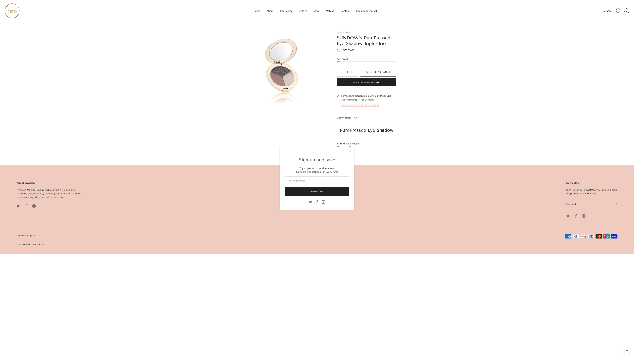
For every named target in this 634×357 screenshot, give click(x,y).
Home (257, 10)
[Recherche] (618, 11)
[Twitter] (310, 201)
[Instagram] (323, 201)
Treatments (286, 10)
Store (316, 10)
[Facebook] (317, 201)
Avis (356, 117)
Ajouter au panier (378, 72)
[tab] (345, 118)
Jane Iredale (344, 32)
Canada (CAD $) (24, 235)
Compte (607, 10)
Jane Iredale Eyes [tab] (365, 138)
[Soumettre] (615, 204)
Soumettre (317, 191)
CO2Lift (303, 10)
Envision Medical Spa (34, 244)
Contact (345, 10)
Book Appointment (366, 10)
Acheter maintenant (366, 82)
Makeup (330, 10)
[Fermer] (350, 151)
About (270, 10)
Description (344, 117)
